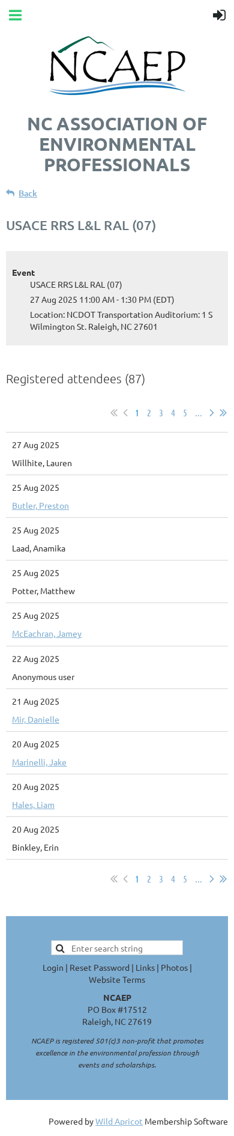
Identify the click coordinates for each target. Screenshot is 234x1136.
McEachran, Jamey (47, 633)
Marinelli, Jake (39, 761)
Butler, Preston (40, 505)
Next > (211, 412)
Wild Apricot (119, 1121)
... (198, 412)
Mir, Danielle (35, 719)
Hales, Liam (33, 804)
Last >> (223, 412)
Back (28, 193)
